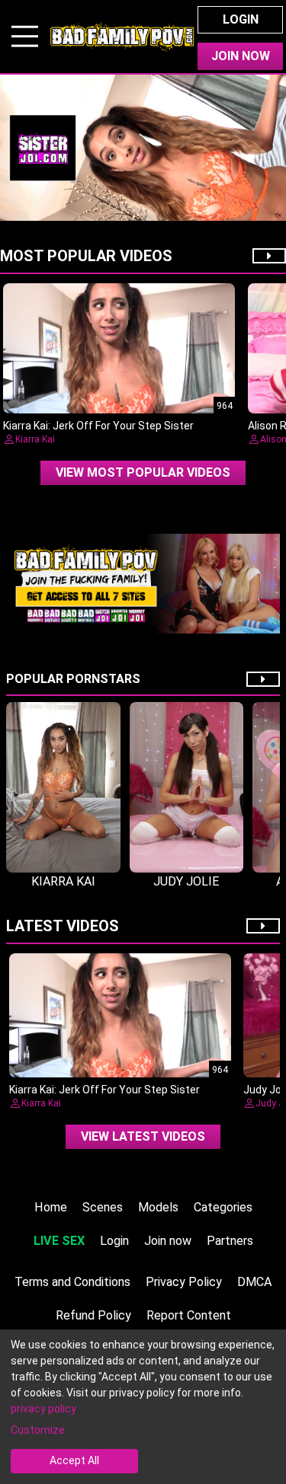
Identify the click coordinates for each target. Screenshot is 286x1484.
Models (158, 1207)
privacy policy (43, 1409)
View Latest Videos (143, 1136)
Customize (38, 1430)
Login (241, 19)
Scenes (102, 1207)
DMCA (254, 1282)
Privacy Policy (184, 1282)
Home (50, 1207)
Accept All (74, 1460)
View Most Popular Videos (143, 472)
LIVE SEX (59, 1240)
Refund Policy (93, 1315)
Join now (167, 1240)
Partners (230, 1240)
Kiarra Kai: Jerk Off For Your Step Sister (98, 426)
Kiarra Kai (35, 439)
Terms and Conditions (72, 1282)
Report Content (188, 1315)
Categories (223, 1207)
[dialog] (143, 1406)
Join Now (240, 56)
